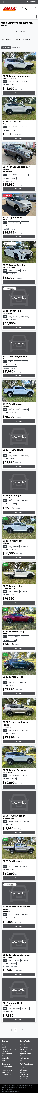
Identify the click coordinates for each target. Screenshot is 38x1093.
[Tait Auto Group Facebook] (3, 2)
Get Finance (19, 93)
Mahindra (5, 1058)
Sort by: (18, 39)
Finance (23, 1056)
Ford (4, 1047)
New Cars (23, 1045)
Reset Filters (6, 48)
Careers (23, 1072)
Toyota (5, 1045)
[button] (34, 17)
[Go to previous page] (11, 1030)
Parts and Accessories (6, 1073)
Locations (32, 2)
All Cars (23, 1051)
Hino (4, 1060)
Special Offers (25, 1054)
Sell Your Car (25, 1058)
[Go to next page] (26, 1030)
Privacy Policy (25, 1079)
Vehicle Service (7, 1070)
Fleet (22, 1060)
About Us (23, 1070)
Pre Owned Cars (26, 1049)
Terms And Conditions (24, 1075)
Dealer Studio (14, 1091)
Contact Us (24, 1068)
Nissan (4, 1056)
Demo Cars (24, 1047)
